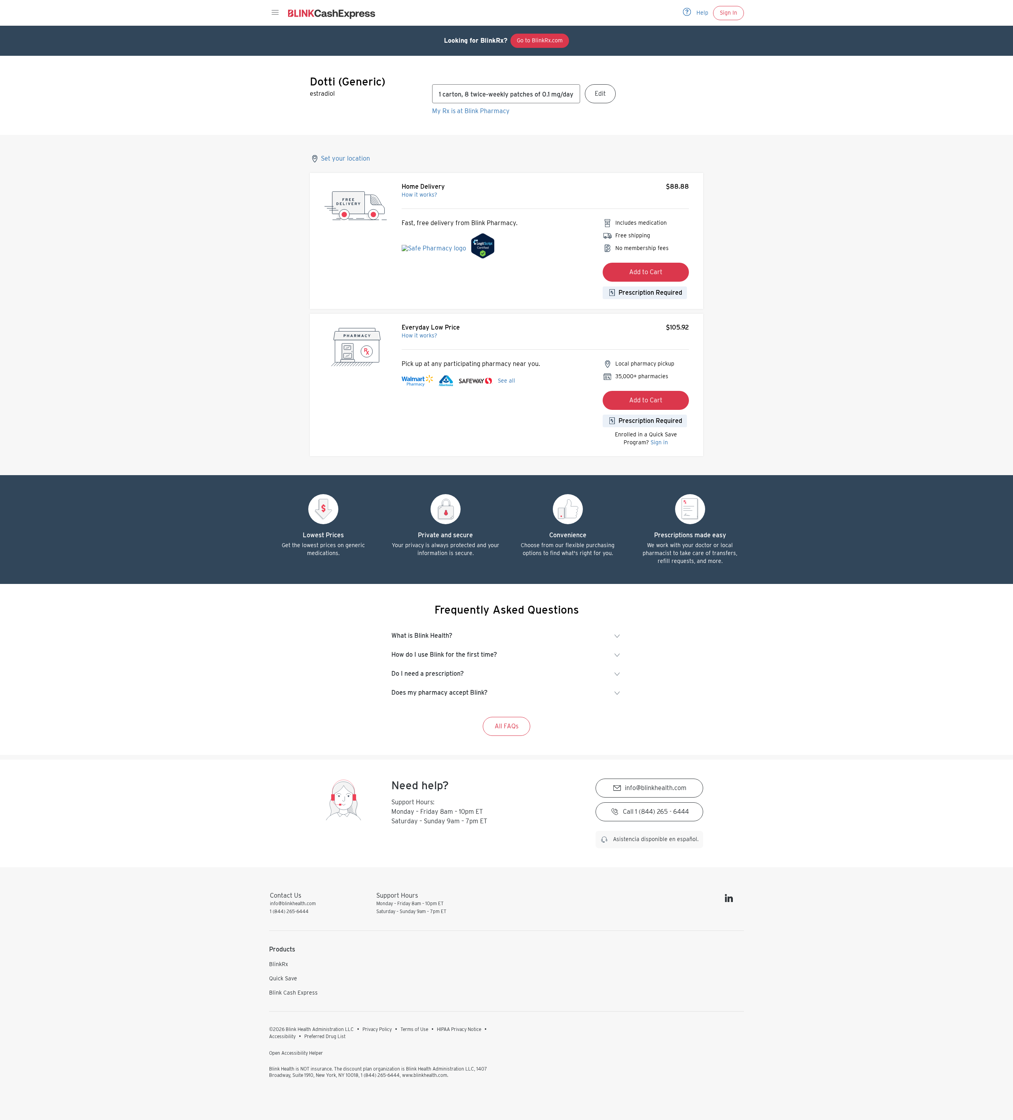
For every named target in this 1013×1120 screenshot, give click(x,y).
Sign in (659, 442)
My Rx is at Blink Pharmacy (471, 111)
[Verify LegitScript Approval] (483, 248)
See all (506, 380)
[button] (274, 12)
